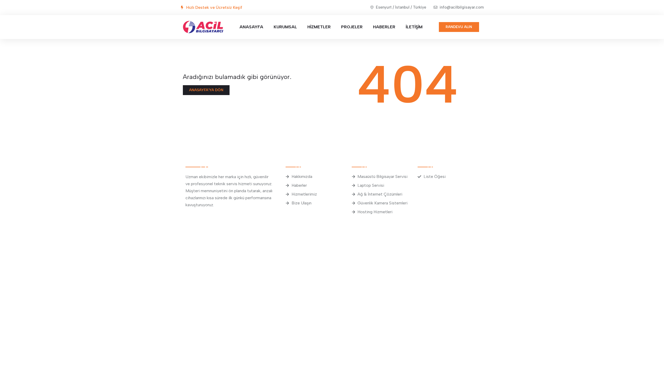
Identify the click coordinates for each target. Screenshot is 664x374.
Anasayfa (251, 26)
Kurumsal (285, 26)
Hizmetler (319, 26)
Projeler (352, 26)
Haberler (384, 26)
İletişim (414, 26)
